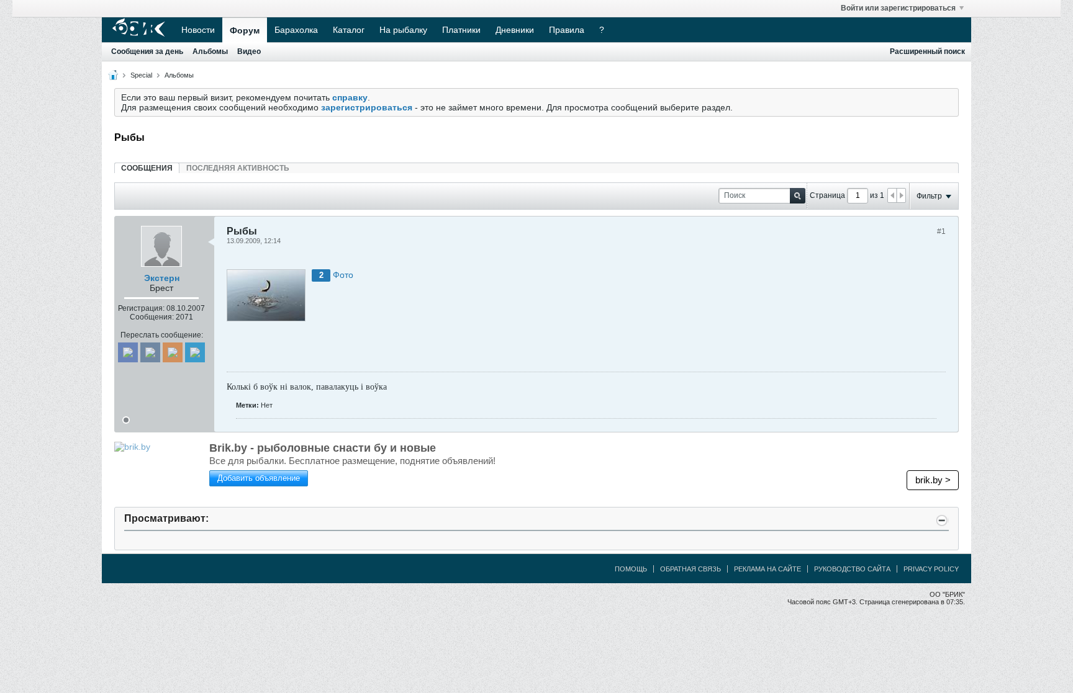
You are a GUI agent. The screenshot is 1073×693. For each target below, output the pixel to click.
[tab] (146, 168)
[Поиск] (797, 195)
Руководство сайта (852, 569)
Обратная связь (690, 569)
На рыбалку (403, 30)
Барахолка (296, 30)
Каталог (348, 30)
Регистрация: (141, 308)
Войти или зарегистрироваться (898, 8)
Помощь (631, 569)
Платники (461, 30)
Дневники (515, 30)
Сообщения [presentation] (147, 168)
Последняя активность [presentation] (237, 168)
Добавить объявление (258, 478)
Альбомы (210, 51)
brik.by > (933, 480)
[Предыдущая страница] (892, 195)
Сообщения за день (147, 51)
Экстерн (161, 278)
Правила (566, 30)
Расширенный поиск (927, 51)
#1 (941, 231)
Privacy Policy (931, 569)
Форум (245, 30)
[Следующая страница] (901, 195)
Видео (249, 51)
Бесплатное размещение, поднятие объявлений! (352, 460)
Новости (198, 30)
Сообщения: (152, 317)
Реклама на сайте (767, 569)
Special (141, 75)
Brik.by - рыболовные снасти (322, 448)
